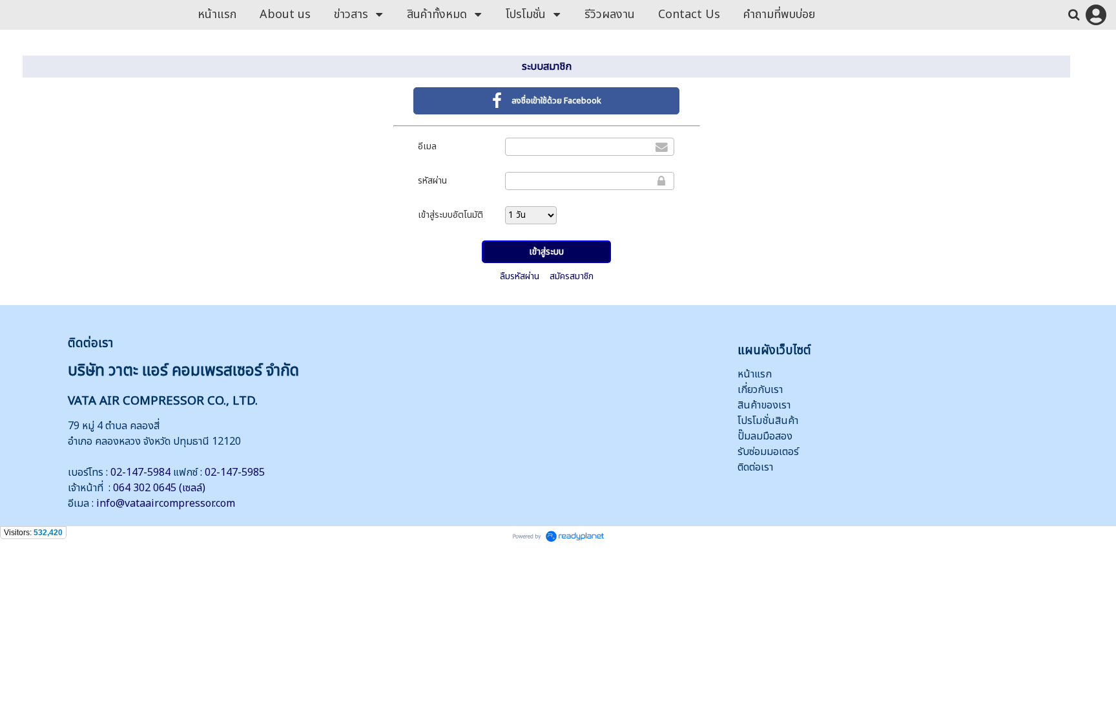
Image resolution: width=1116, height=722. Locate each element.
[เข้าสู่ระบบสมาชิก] (1096, 15)
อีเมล (427, 146)
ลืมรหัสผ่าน (519, 276)
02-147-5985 (235, 472)
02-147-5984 (140, 472)
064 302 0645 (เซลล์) (159, 488)
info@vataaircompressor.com (165, 503)
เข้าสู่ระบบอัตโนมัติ (450, 215)
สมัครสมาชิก (572, 276)
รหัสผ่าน (432, 180)
